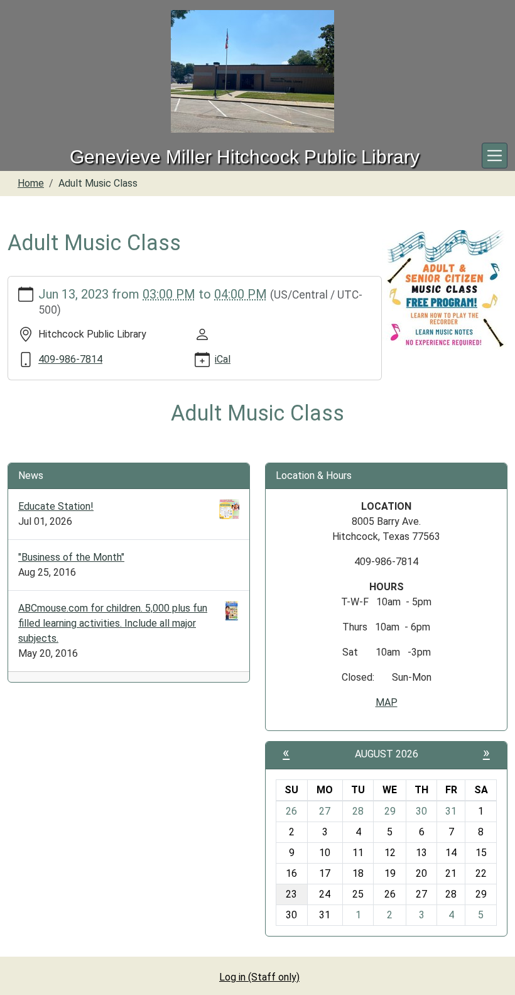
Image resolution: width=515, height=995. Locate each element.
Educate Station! (56, 506)
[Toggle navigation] (494, 155)
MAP (387, 702)
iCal (222, 359)
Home (31, 183)
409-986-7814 (70, 359)
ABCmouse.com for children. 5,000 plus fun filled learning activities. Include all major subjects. (112, 623)
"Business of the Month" (71, 557)
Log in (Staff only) (259, 977)
